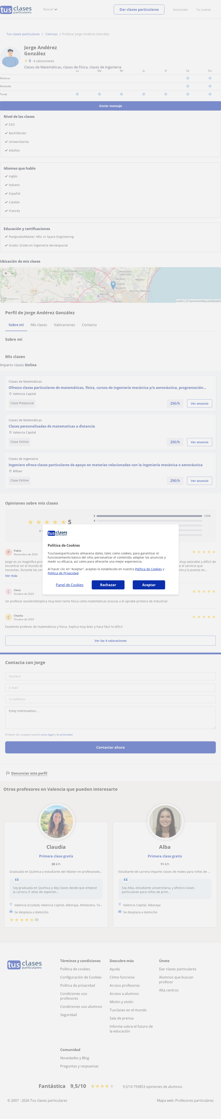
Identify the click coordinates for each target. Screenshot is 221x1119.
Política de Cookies (148, 569)
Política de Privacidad (63, 573)
